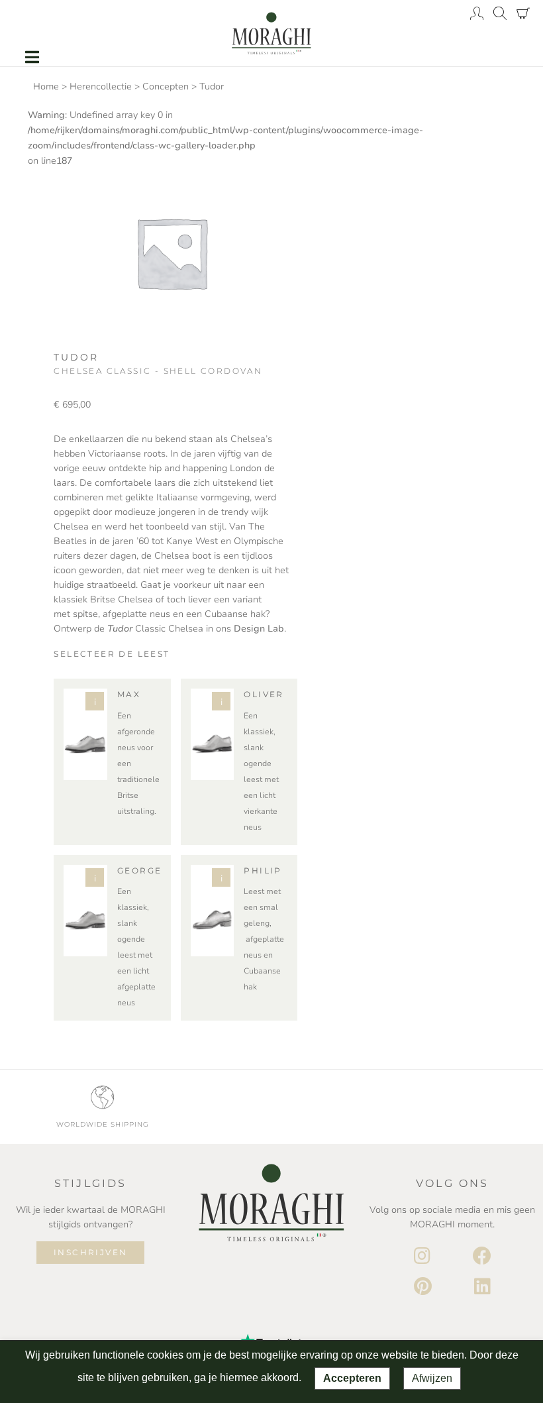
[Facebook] (482, 1256)
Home (46, 86)
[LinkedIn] (482, 1287)
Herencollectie (101, 86)
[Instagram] (422, 1256)
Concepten (165, 86)
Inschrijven (90, 1252)
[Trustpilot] (271, 1329)
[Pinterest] (423, 1287)
